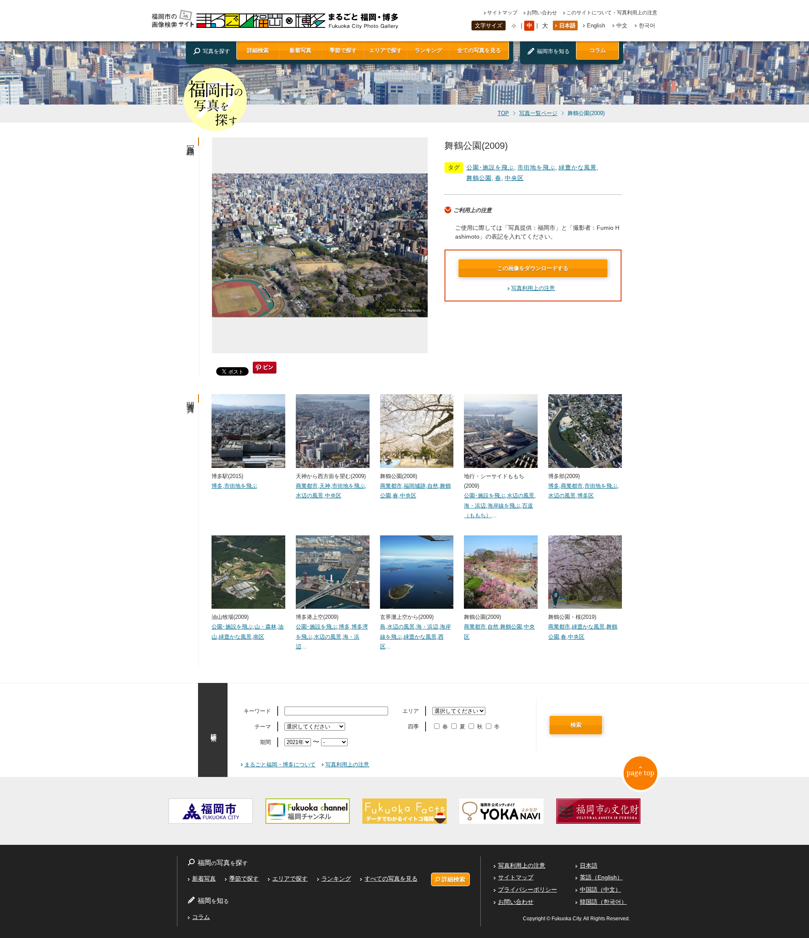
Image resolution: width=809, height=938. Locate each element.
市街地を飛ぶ (536, 167)
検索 (576, 725)
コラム (597, 50)
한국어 (647, 25)
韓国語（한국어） (603, 901)
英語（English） (601, 877)
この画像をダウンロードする (532, 268)
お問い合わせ (542, 13)
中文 (621, 25)
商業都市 (307, 486)
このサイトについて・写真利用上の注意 (611, 13)
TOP (503, 113)
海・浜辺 (475, 506)
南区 (258, 637)
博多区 (585, 495)
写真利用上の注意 (533, 288)
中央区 (514, 178)
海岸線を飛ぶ (504, 506)
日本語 (567, 25)
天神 (324, 486)
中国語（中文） (600, 889)
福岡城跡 (415, 486)
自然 (432, 486)
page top (640, 772)
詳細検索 (258, 50)
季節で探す (343, 50)
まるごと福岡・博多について (280, 764)
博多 (217, 486)
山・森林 (265, 627)
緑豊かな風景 (578, 167)
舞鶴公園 (479, 178)
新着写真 (300, 50)
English (596, 25)
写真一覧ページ (538, 113)
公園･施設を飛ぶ (490, 167)
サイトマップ (502, 13)
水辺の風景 (309, 495)
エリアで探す (385, 50)
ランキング (428, 50)
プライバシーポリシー (527, 889)
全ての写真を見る (479, 50)
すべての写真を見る (391, 878)
